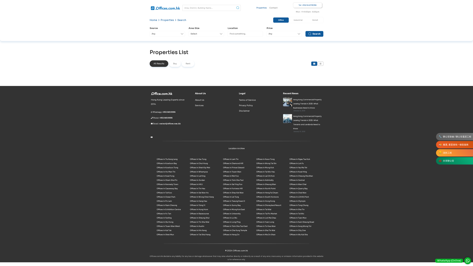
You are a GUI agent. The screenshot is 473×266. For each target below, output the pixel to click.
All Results (159, 63)
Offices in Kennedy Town (167, 184)
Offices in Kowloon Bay (167, 163)
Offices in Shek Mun (165, 234)
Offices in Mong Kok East (234, 209)
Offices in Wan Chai (297, 184)
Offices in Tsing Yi (197, 205)
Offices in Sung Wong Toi (300, 226)
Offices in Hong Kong (265, 201)
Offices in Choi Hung (199, 163)
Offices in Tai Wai (263, 209)
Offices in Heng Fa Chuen (267, 193)
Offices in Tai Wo (296, 214)
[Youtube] (152, 137)
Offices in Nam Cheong (167, 205)
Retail (315, 20)
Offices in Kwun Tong (265, 159)
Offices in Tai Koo (164, 193)
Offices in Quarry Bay (298, 188)
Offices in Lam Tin (230, 159)
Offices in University (232, 214)
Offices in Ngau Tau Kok (299, 159)
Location (233, 28)
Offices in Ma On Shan (265, 234)
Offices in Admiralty (265, 180)
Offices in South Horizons (267, 197)
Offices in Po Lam (164, 201)
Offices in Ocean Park (166, 197)
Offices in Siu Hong (165, 222)
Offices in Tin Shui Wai (199, 222)
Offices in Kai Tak (164, 230)
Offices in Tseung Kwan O (234, 201)
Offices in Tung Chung (298, 205)
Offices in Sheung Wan (266, 184)
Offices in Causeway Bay (167, 188)
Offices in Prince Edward (233, 167)
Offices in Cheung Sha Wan (301, 176)
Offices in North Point (266, 188)
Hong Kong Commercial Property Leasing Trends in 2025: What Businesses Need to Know (307, 103)
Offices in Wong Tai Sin (266, 163)
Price (270, 28)
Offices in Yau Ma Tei (298, 167)
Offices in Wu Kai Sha (298, 234)
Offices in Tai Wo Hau (265, 172)
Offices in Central (297, 180)
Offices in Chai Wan (297, 193)
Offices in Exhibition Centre (169, 209)
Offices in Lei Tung (231, 197)
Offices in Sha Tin (296, 209)
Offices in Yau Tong (198, 159)
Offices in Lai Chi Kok (265, 176)
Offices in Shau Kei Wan (233, 193)
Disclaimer (244, 111)
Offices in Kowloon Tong (167, 167)
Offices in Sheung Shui (199, 218)
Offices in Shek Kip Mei (200, 167)
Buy (175, 63)
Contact (273, 8)
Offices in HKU (196, 184)
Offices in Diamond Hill (233, 163)
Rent (188, 63)
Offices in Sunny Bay (232, 205)
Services (199, 105)
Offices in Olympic (297, 201)
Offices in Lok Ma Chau (266, 218)
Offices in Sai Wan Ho (199, 193)
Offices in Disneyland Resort (268, 205)
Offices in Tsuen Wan (232, 172)
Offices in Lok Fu (296, 163)
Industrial (298, 20)
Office (281, 20)
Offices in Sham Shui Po (167, 180)
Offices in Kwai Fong (165, 176)
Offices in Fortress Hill (233, 188)
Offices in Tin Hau (197, 188)
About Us (199, 100)
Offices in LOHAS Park (299, 197)
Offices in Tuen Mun (297, 218)
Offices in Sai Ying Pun (232, 184)
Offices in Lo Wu (230, 218)
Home (153, 20)
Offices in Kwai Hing (298, 172)
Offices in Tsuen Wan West (168, 226)
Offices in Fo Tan (164, 214)
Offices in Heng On (231, 234)
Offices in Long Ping (231, 222)
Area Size (194, 28)
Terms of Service (247, 100)
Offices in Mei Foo (231, 176)
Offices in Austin (197, 226)
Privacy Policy (246, 105)
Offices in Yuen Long (265, 222)
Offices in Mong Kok (265, 167)
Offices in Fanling (164, 218)
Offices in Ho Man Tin (166, 172)
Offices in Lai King (197, 176)
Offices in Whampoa (199, 172)
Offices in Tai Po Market (266, 214)
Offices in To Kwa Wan (266, 226)
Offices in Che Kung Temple (235, 230)
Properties (261, 8)
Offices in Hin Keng (198, 230)
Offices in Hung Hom (199, 209)
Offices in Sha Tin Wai (265, 230)
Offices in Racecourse (199, 214)
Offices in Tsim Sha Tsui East (235, 226)
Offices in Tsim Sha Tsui (233, 180)
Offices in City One (297, 230)
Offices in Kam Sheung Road (301, 222)
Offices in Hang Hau (198, 201)
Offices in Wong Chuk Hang (202, 197)
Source (154, 28)
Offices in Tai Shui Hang (200, 234)
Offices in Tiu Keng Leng (167, 159)
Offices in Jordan (197, 180)
